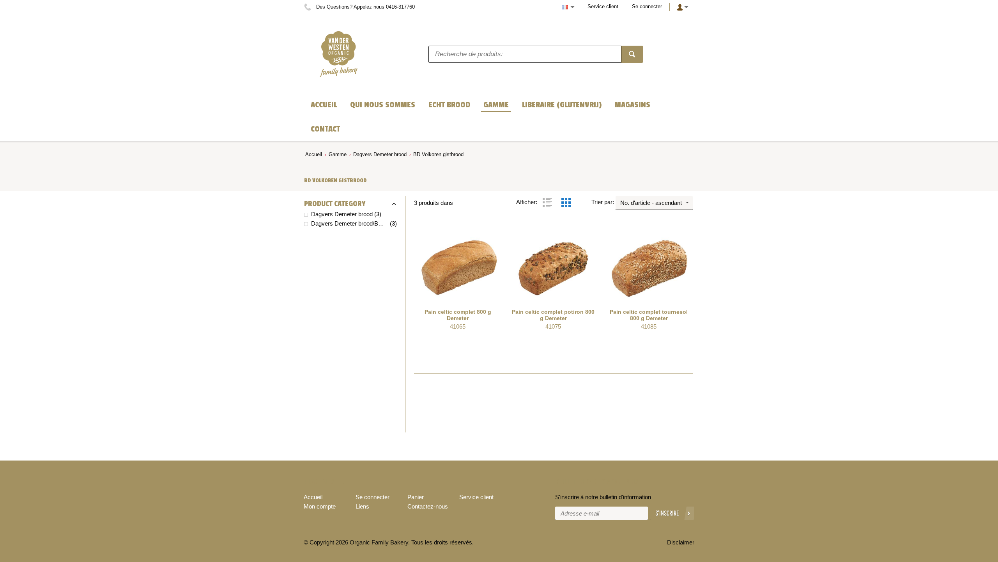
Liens (362, 506)
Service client (602, 6)
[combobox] (654, 203)
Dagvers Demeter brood (380, 154)
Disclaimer (680, 542)
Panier (415, 497)
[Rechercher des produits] (632, 54)
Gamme (338, 154)
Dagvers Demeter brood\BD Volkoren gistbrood (349, 223)
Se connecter (647, 6)
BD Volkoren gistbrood (438, 154)
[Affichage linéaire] (547, 202)
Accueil (313, 154)
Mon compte (320, 506)
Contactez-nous (427, 506)
